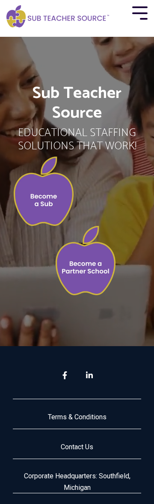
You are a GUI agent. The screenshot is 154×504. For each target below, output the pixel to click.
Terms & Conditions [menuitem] (77, 417)
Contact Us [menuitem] (77, 447)
